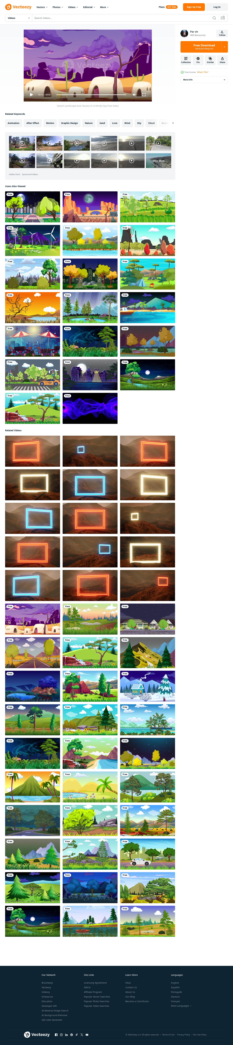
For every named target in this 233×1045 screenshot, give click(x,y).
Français (175, 1001)
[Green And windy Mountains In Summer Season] (147, 652)
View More (158, 160)
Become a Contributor (137, 1001)
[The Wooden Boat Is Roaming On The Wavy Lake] (90, 921)
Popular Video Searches (96, 1005)
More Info (187, 79)
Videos (71, 7)
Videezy (46, 992)
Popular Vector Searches (97, 996)
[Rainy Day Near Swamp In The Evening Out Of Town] (90, 307)
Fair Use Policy (200, 1034)
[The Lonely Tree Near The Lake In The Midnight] (32, 686)
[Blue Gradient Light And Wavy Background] (90, 408)
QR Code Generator (52, 1019)
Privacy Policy (183, 1034)
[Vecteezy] (18, 7)
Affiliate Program (93, 992)
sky (139, 123)
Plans (162, 6)
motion (50, 123)
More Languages (180, 1006)
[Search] (214, 18)
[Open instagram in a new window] (61, 1034)
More (103, 7)
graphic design (69, 123)
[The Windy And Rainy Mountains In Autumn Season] (147, 341)
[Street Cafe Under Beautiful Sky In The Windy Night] (32, 341)
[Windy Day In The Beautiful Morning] (147, 921)
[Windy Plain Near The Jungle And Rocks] (90, 686)
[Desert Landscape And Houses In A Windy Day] (32, 619)
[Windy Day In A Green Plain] (90, 854)
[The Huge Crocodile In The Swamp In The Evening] (32, 307)
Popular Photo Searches (96, 1001)
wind (127, 123)
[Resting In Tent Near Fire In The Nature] (147, 274)
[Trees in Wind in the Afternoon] (32, 719)
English (175, 982)
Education (47, 1001)
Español (175, 987)
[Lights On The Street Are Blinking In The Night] (90, 374)
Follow (222, 35)
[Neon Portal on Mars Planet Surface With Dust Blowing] (32, 451)
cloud (151, 123)
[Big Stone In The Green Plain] (90, 820)
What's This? (202, 72)
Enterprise (47, 996)
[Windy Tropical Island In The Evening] (32, 786)
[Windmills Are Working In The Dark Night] (32, 240)
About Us (130, 992)
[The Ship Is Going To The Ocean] (147, 719)
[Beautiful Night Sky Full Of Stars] (90, 887)
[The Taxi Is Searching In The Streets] (32, 374)
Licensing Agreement (95, 982)
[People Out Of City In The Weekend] (147, 854)
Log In (217, 6)
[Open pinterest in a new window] (71, 1034)
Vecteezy (46, 987)
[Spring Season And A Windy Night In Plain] (32, 887)
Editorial (87, 7)
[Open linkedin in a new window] (66, 1034)
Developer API (49, 1005)
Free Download (204, 46)
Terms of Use (168, 1034)
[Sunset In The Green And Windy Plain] (90, 619)
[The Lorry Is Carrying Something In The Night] (147, 619)
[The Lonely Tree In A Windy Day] (32, 408)
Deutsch (175, 996)
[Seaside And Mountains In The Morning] (90, 753)
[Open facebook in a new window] (56, 1034)
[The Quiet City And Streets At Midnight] (32, 206)
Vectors (41, 7)
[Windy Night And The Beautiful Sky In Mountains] (90, 341)
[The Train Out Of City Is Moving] (147, 240)
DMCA (87, 987)
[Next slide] (170, 123)
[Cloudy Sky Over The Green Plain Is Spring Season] (147, 206)
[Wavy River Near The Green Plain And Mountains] (90, 240)
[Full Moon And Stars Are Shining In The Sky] (147, 374)
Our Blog (130, 996)
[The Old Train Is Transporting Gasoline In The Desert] (90, 206)
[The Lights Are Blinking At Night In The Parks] (90, 274)
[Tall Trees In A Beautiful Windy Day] (147, 820)
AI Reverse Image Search (55, 1010)
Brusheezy (47, 982)
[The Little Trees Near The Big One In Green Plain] (32, 274)
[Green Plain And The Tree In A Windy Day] (147, 887)
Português (176, 992)
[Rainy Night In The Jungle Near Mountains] (32, 820)
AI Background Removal (54, 1015)
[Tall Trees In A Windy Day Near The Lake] (90, 719)
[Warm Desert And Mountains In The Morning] (32, 652)
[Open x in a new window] (82, 1034)
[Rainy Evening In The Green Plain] (32, 854)
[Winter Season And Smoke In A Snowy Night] (147, 686)
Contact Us (131, 987)
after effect (32, 123)
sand (102, 123)
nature (89, 123)
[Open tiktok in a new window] (76, 1034)
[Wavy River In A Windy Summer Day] (147, 786)
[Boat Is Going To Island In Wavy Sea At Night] (147, 307)
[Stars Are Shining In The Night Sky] (147, 753)
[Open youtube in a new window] (87, 1034)
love (114, 123)
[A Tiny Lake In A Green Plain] (90, 786)
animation (13, 123)
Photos (56, 7)
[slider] (91, 94)
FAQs (128, 982)
